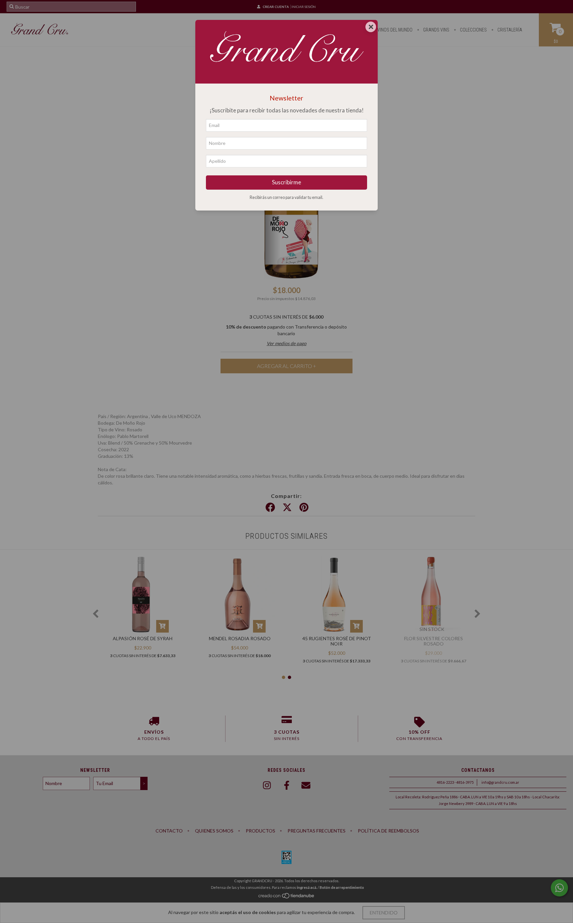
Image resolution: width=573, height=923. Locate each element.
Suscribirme (286, 182)
